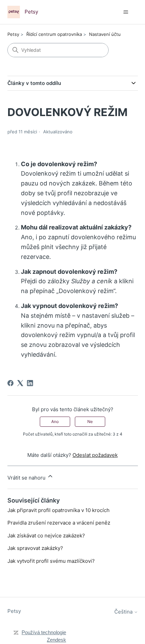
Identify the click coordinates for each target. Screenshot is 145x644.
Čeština (124, 612)
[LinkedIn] (30, 383)
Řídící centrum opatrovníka (54, 34)
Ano (55, 421)
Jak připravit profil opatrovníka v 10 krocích (58, 510)
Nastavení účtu (105, 34)
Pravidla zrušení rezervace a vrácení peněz (58, 522)
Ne (90, 421)
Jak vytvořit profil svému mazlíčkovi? (51, 561)
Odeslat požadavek (95, 455)
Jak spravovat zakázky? (35, 548)
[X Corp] (20, 383)
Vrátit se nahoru (27, 477)
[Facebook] (10, 383)
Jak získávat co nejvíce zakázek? (46, 535)
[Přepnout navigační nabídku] (126, 12)
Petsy (13, 34)
